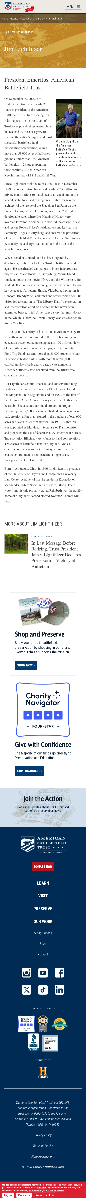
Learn (43, 883)
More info (24, 1195)
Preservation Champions (33, 18)
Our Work (43, 921)
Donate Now (43, 867)
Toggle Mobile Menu (73, 7)
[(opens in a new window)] (26, 973)
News (49, 536)
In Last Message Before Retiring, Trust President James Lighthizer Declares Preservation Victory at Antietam (56, 554)
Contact (43, 954)
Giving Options (43, 933)
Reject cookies (44, 1195)
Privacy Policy (43, 1135)
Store (48, 944)
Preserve (14, 18)
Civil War (37, 536)
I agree (8, 1195)
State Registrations (43, 1156)
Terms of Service (43, 1146)
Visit (43, 895)
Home (21, 6)
